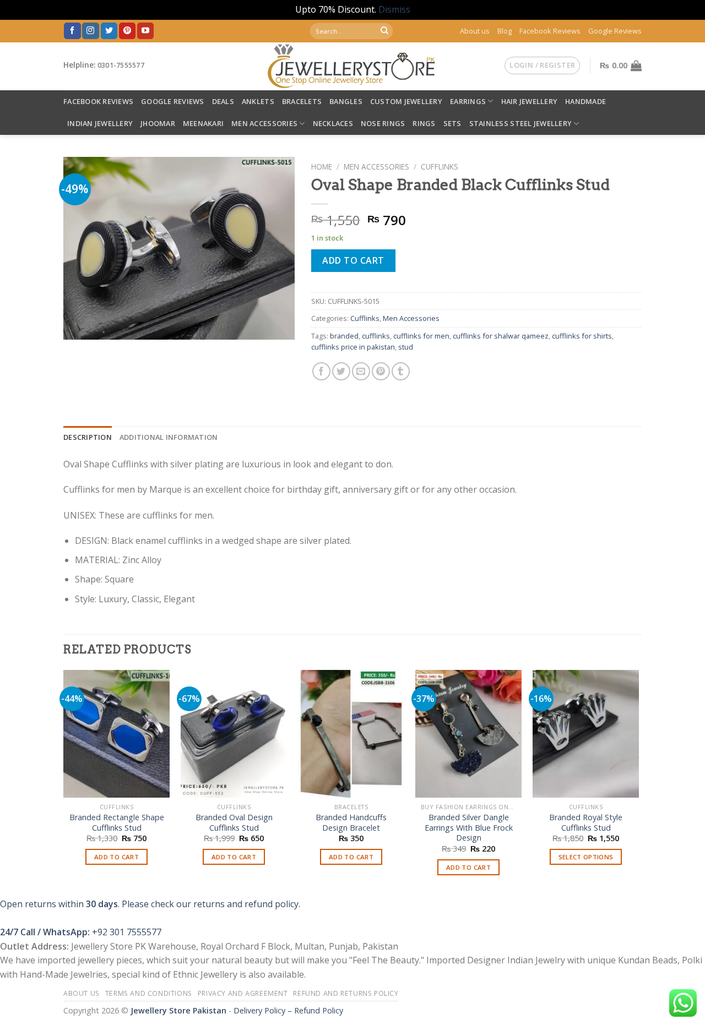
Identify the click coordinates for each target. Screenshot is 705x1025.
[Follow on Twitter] (109, 31)
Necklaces (333, 123)
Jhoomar (157, 123)
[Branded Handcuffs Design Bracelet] (351, 734)
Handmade (585, 101)
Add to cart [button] (116, 857)
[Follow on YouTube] (145, 31)
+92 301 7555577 (126, 932)
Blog (504, 31)
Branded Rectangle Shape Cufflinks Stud (116, 823)
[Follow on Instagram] (90, 31)
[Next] (638, 782)
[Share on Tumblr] (401, 371)
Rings (424, 123)
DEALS (223, 101)
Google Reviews (615, 31)
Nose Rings (383, 123)
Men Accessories (264, 123)
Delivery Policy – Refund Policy (288, 1010)
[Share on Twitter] (341, 371)
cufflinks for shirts (582, 336)
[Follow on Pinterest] (127, 31)
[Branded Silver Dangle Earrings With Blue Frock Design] (468, 734)
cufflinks (376, 336)
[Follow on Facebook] (72, 31)
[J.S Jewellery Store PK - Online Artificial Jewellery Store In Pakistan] (353, 66)
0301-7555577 (120, 65)
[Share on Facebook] (321, 371)
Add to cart (353, 260)
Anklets (258, 101)
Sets (452, 123)
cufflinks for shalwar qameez (501, 336)
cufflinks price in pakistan (353, 347)
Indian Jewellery (100, 123)
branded (344, 336)
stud (405, 347)
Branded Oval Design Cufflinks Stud (234, 823)
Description (87, 437)
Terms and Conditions (148, 993)
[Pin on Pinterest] (381, 371)
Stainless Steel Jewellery (520, 123)
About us (475, 31)
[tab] (87, 437)
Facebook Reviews (550, 31)
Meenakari (203, 123)
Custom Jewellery (406, 101)
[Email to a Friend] (361, 371)
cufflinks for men (421, 336)
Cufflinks (439, 166)
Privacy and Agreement (243, 993)
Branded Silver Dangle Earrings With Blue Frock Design (469, 828)
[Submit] (384, 31)
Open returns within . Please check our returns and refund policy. (150, 904)
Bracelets (302, 101)
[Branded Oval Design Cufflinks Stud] (234, 734)
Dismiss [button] (394, 9)
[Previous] (64, 782)
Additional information (169, 437)
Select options (586, 857)
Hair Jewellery (529, 101)
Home (321, 166)
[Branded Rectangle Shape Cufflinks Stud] (116, 734)
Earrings (468, 101)
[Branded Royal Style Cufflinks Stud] (586, 734)
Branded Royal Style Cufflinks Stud (585, 823)
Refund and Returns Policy (345, 993)
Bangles (345, 101)
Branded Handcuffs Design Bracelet (351, 823)
